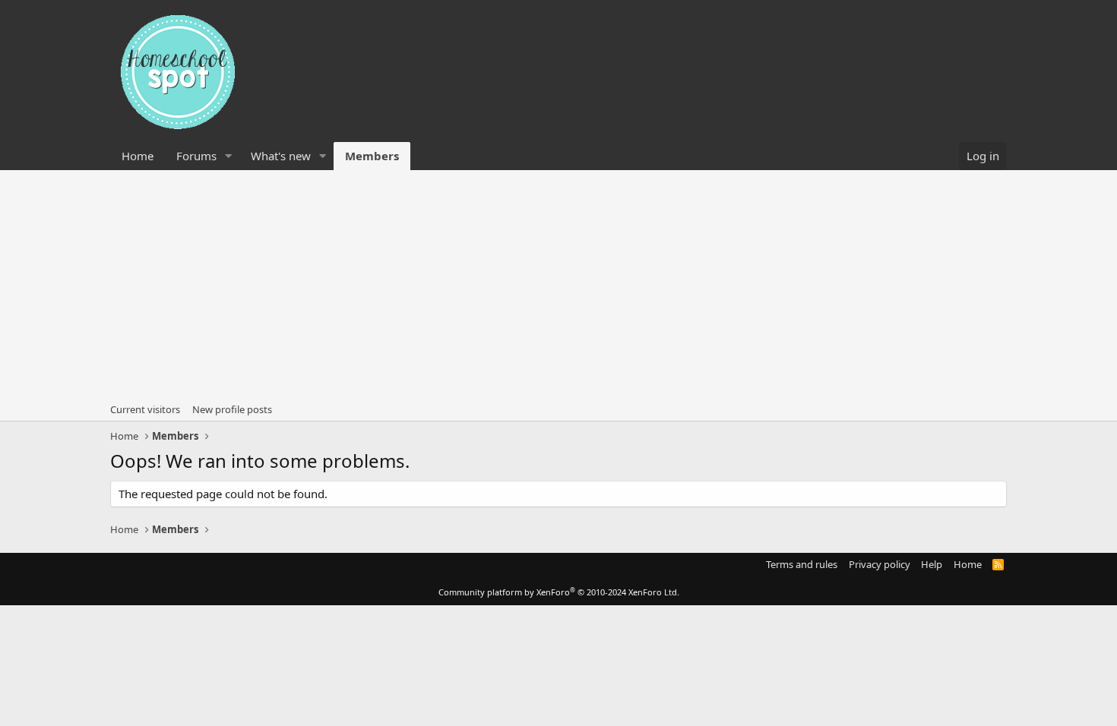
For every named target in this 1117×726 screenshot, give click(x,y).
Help (931, 564)
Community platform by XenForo (558, 592)
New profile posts (232, 409)
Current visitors (145, 409)
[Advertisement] (558, 284)
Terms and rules (801, 564)
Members (372, 155)
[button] (228, 156)
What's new (281, 155)
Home (137, 155)
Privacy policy (879, 564)
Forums (196, 155)
